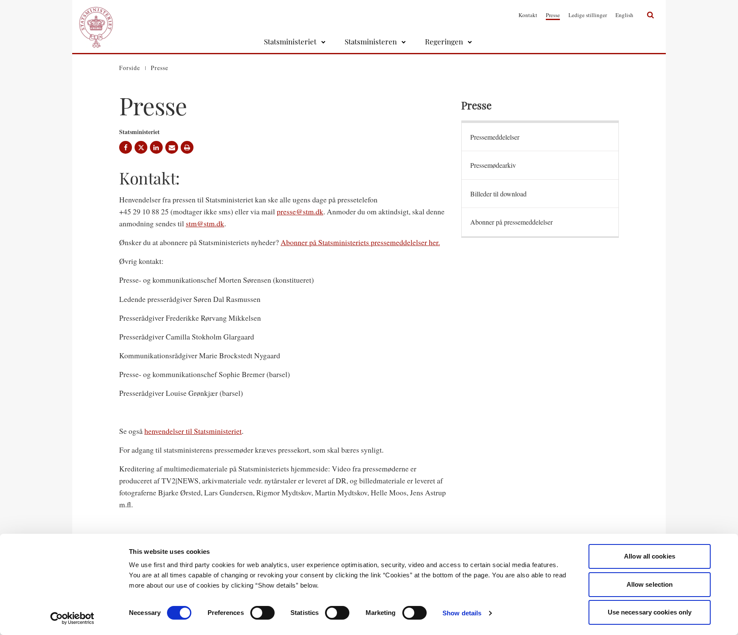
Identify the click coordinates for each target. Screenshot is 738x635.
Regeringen (444, 41)
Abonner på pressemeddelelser (511, 221)
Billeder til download (498, 193)
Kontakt (527, 15)
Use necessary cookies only (650, 612)
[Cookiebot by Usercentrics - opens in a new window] (72, 618)
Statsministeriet (290, 41)
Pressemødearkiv (493, 165)
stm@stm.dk (205, 223)
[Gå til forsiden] (96, 15)
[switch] (262, 613)
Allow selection (650, 584)
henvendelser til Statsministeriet (193, 431)
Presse (553, 15)
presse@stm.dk (300, 211)
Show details (461, 613)
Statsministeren (371, 41)
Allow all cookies (649, 556)
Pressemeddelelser (494, 136)
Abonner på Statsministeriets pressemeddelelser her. (360, 242)
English (624, 15)
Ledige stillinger (587, 15)
